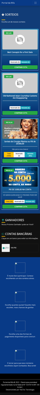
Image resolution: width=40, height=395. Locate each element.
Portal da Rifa (8, 2)
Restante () (25, 62)
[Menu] (35, 3)
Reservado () (15, 62)
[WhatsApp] (20, 376)
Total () (9, 155)
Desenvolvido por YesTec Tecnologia (20, 390)
